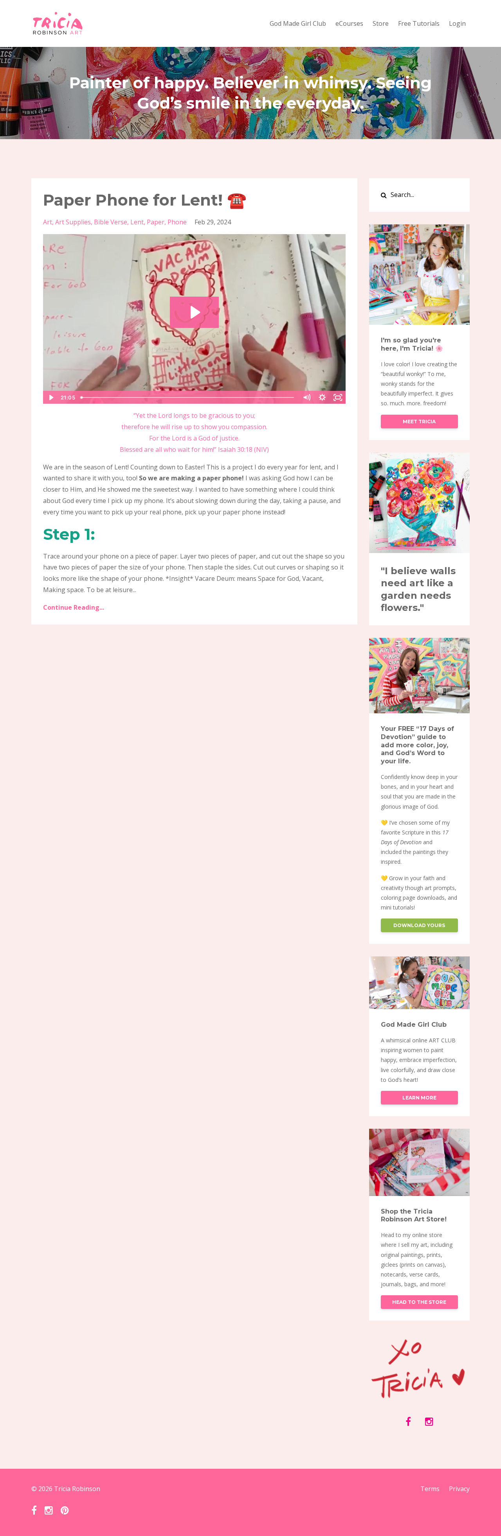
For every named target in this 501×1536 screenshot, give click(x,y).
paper (155, 222)
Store (381, 23)
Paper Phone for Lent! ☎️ (145, 199)
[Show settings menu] (322, 397)
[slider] (188, 397)
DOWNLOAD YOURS (419, 925)
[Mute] (307, 397)
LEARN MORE (419, 1098)
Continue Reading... (73, 607)
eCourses (349, 23)
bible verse (110, 222)
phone (177, 222)
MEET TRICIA (419, 421)
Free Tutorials (419, 23)
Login (457, 23)
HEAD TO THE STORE (419, 1302)
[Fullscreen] (338, 397)
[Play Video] (50, 397)
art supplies (73, 222)
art (47, 222)
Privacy (459, 1488)
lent (137, 222)
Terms (430, 1488)
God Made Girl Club (298, 23)
